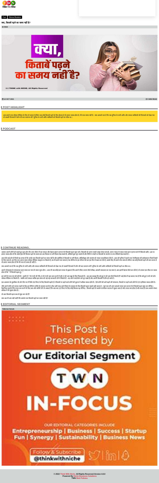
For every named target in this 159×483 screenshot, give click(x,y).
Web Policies (82, 478)
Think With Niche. (68, 474)
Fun (4, 17)
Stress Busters (15, 17)
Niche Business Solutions (85, 476)
